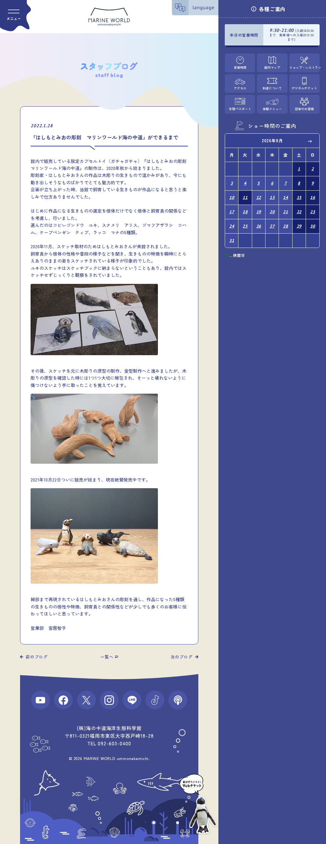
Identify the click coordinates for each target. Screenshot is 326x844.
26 (258, 226)
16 (312, 197)
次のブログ (182, 657)
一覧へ (106, 657)
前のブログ (37, 657)
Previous (234, 141)
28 (285, 226)
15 (299, 197)
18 (245, 212)
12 (258, 197)
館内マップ (272, 67)
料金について (272, 88)
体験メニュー (272, 108)
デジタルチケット (304, 88)
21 (285, 212)
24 (231, 226)
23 (312, 212)
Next (310, 141)
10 (231, 197)
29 (299, 226)
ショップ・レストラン (304, 67)
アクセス (240, 88)
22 (299, 212)
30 (312, 226)
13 (272, 197)
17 (231, 212)
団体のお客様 (304, 108)
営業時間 (240, 67)
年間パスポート (240, 108)
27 (272, 226)
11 (245, 197)
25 (245, 226)
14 (285, 197)
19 (258, 212)
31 (231, 240)
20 (272, 212)
